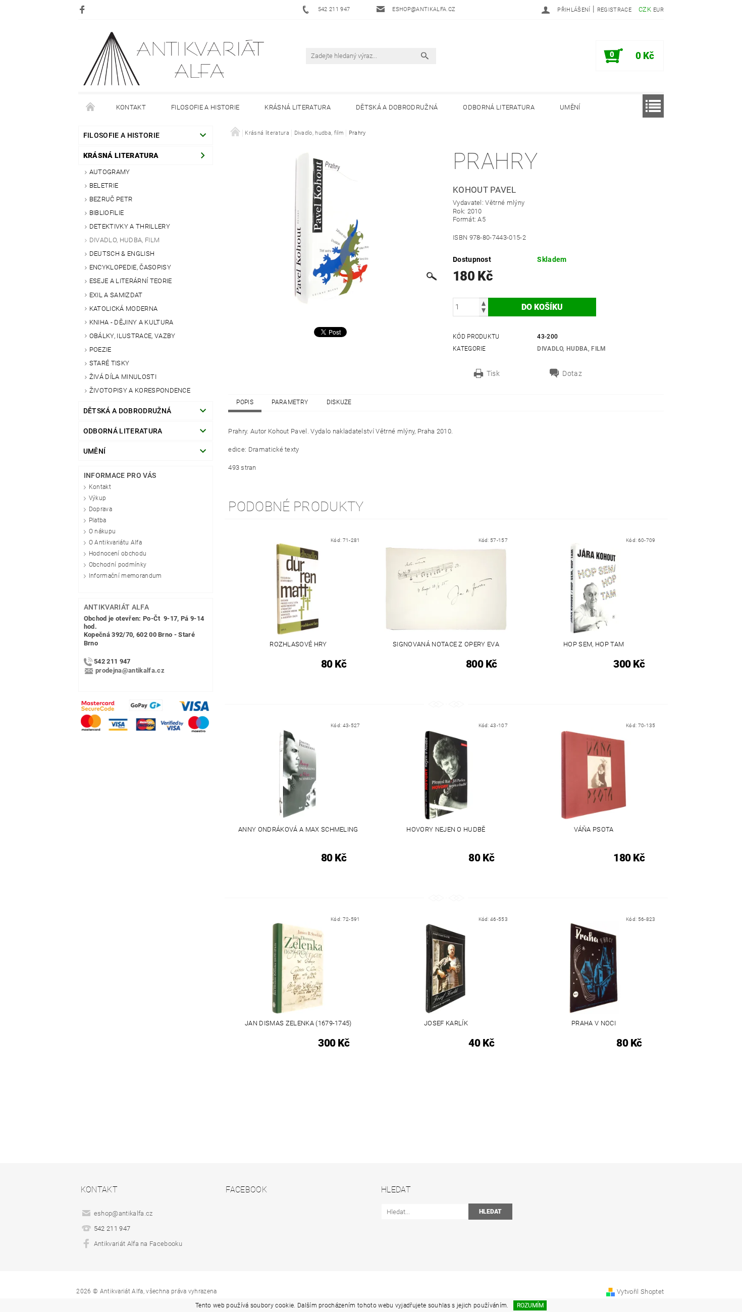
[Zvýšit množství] (483, 302)
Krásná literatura (297, 107)
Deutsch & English (121, 253)
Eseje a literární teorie (130, 281)
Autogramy (109, 172)
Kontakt (131, 107)
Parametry (290, 402)
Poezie (100, 349)
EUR (658, 10)
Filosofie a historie (205, 107)
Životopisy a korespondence (139, 390)
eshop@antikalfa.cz (123, 1213)
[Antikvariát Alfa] (174, 59)
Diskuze (339, 402)
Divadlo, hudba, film (124, 240)
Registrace (614, 10)
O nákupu (102, 531)
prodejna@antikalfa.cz (130, 670)
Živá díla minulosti (122, 376)
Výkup (98, 498)
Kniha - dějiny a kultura (131, 322)
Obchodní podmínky (117, 564)
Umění (570, 107)
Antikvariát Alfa (116, 607)
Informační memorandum (125, 575)
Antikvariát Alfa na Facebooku (138, 1243)
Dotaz (572, 373)
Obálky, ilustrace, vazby (132, 336)
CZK (645, 9)
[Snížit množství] (483, 311)
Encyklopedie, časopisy (130, 267)
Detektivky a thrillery (129, 226)
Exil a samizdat (116, 295)
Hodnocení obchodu (117, 553)
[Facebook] (83, 9)
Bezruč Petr (111, 199)
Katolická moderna (123, 308)
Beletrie (104, 185)
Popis (244, 402)
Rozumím (530, 1305)
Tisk (493, 373)
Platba (98, 520)
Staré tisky (109, 363)
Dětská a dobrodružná (397, 107)
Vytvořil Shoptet (640, 1291)
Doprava (100, 509)
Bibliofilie (106, 212)
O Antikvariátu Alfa (115, 542)
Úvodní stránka (90, 107)
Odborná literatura (499, 107)
